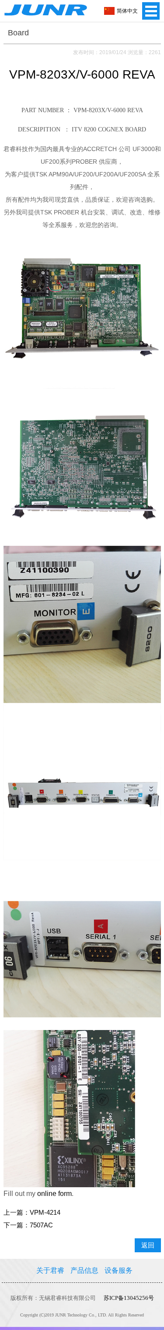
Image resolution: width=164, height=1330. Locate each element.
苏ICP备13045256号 (129, 1298)
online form (54, 1193)
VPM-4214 (45, 1212)
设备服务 (119, 1270)
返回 (147, 1245)
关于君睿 (50, 1270)
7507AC (41, 1225)
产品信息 (84, 1270)
